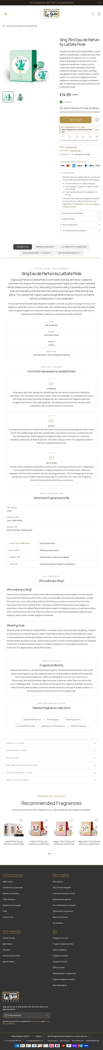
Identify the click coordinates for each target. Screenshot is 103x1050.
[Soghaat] (51, 13)
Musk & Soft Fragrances (26, 726)
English (38, 1036)
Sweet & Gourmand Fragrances (53, 726)
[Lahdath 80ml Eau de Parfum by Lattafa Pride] (14, 827)
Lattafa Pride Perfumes (32, 719)
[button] (99, 14)
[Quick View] (21, 827)
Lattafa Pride (71, 147)
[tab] (45, 247)
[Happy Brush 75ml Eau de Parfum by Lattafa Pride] (89, 827)
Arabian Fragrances (78, 726)
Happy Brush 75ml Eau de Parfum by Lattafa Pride (89, 842)
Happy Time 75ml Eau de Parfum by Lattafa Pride (64, 842)
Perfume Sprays (53, 719)
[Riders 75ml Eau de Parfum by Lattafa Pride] (39, 827)
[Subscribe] (46, 1015)
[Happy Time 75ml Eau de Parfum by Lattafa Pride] (64, 827)
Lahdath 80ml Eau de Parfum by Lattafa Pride (14, 842)
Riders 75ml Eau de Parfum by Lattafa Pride (39, 842)
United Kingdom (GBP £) (20, 1036)
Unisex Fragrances (72, 719)
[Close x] (99, 2)
